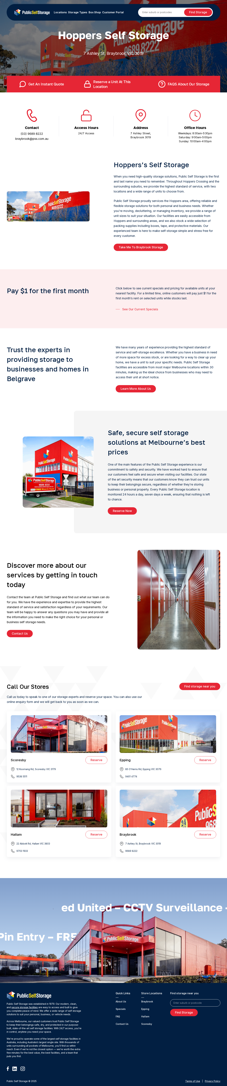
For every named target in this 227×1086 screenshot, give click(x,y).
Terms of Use (192, 1081)
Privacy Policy (212, 1081)
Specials (121, 1009)
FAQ (118, 1016)
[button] (141, 247)
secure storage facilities (24, 1007)
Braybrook (147, 1001)
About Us (121, 1001)
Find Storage (198, 12)
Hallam (145, 1016)
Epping (145, 1009)
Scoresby (146, 1024)
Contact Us (122, 1024)
